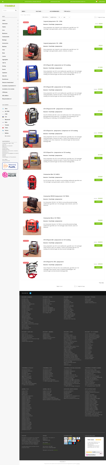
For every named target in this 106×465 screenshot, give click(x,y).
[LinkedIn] (30, 293)
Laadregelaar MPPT (68, 372)
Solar (3, 49)
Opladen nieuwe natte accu (90, 302)
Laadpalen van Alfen (47, 395)
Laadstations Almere (26, 419)
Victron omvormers (89, 342)
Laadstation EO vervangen (90, 399)
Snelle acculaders (67, 317)
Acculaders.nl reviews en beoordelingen (30, 323)
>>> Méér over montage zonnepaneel (72, 386)
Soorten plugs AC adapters (69, 315)
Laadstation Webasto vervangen (91, 409)
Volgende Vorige (101, 17)
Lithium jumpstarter (26, 315)
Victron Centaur (88, 346)
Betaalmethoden (5, 149)
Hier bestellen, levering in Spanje (71, 356)
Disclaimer (4, 147)
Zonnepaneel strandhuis (48, 376)
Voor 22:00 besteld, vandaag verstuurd (33, 1)
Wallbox (7, 133)
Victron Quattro (88, 352)
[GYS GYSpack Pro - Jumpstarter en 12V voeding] (32, 160)
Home (22, 14)
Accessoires (5, 43)
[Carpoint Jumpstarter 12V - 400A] (32, 51)
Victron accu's (88, 343)
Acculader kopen (25, 320)
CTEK (6, 114)
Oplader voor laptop (68, 308)
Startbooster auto (67, 301)
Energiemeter (67, 393)
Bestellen (98, 27)
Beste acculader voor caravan (70, 338)
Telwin (6, 127)
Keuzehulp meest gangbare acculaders (10, 153)
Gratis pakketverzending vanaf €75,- (78, 1)
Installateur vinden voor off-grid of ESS (72, 381)
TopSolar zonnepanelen (90, 382)
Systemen (4, 72)
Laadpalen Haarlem (26, 418)
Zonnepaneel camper (47, 369)
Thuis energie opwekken (27, 382)
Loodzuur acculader (89, 301)
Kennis (4, 69)
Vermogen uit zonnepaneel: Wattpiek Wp (93, 377)
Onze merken (5, 104)
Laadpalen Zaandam (26, 405)
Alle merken (45, 17)
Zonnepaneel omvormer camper (71, 376)
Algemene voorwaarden (7, 145)
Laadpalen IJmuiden (26, 402)
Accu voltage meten (47, 312)
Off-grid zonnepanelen (26, 377)
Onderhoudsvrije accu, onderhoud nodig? (30, 338)
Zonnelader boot (25, 374)
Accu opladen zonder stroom (70, 336)
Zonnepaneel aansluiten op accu (92, 379)
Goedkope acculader (68, 335)
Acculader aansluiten (68, 352)
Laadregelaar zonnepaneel (69, 371)
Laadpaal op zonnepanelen (27, 395)
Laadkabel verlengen (47, 338)
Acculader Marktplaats (26, 313)
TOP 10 (4, 62)
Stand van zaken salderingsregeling (29, 383)
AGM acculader (88, 298)
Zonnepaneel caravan (47, 372)
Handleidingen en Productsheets (9, 157)
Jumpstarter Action (26, 307)
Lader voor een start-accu (27, 335)
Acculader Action (25, 312)
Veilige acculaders (67, 351)
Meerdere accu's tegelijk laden (28, 303)
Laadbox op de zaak (47, 392)
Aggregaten (5, 59)
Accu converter (46, 305)
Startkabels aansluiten (26, 317)
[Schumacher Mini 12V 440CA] (32, 182)
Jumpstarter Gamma (26, 305)
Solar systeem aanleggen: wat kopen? (71, 379)
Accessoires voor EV (68, 394)
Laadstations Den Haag (26, 422)
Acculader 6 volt (46, 298)
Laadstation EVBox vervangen (91, 400)
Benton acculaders (89, 356)
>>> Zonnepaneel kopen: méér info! (92, 386)
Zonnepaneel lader (68, 369)
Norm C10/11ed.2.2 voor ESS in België (92, 384)
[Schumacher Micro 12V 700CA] (32, 226)
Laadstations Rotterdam (27, 428)
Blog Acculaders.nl (6, 98)
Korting (4, 66)
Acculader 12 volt (46, 300)
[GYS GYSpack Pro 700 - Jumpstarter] (32, 269)
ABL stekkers (5, 95)
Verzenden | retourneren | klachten (10, 150)
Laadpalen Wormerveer (27, 408)
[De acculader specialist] (9, 6)
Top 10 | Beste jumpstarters (91, 338)
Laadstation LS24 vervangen (90, 403)
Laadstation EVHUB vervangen (91, 402)
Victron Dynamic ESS (89, 373)
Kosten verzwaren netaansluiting (92, 415)
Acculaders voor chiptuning (69, 318)
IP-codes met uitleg (68, 361)
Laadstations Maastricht (26, 427)
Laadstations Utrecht (26, 429)
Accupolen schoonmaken (27, 337)
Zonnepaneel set (25, 379)
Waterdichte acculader (68, 302)
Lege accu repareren (68, 348)
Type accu (67, 11)
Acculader (66, 298)
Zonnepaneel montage (68, 378)
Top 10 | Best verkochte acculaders (92, 336)
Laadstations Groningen (27, 424)
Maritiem (4, 46)
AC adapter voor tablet (68, 312)
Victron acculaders (89, 341)
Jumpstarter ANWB (89, 358)
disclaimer (55, 450)
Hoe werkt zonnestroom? (90, 374)
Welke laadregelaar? (68, 384)
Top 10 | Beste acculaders (90, 333)
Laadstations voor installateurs (49, 397)
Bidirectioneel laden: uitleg (90, 369)
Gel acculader (88, 300)
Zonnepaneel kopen (26, 369)
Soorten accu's (25, 333)
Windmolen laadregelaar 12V (49, 308)
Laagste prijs (53, 17)
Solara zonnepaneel (89, 381)
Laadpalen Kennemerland (27, 415)
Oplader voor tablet (68, 311)
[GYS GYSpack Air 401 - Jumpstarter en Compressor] (32, 116)
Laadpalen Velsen (25, 403)
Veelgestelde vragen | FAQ (8, 143)
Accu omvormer (46, 306)
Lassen (4, 56)
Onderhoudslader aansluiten (70, 347)
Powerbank (66, 333)
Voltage (38, 11)
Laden (3, 20)
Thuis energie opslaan (26, 381)
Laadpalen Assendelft (26, 404)
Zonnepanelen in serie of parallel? (92, 376)
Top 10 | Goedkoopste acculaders (92, 335)
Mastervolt (7, 119)
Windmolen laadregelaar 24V (49, 310)
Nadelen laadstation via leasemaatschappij (51, 399)
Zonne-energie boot (47, 378)
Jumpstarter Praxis (25, 306)
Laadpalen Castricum (26, 400)
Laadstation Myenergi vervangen (92, 404)
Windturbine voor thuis (68, 305)
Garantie (4, 154)
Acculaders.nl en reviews (8, 89)
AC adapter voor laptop (68, 310)
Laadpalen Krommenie (26, 407)
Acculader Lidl (25, 311)
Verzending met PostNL (55, 1)
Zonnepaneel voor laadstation (49, 379)
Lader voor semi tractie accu (28, 336)
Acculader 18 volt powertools (49, 301)
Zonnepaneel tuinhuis (47, 374)
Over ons (4, 144)
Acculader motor (25, 300)
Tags (25, 14)
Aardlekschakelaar (67, 392)
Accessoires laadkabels (68, 390)
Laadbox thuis (24, 392)
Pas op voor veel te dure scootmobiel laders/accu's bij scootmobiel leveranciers (72, 359)
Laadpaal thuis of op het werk (49, 337)
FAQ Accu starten (25, 326)
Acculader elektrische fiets (27, 318)
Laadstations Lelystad (26, 425)
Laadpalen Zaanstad (26, 409)
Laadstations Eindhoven (27, 423)
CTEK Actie (4, 92)
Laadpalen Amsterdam (26, 414)
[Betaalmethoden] (66, 438)
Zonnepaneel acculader (27, 378)
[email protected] (46, 443)
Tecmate (7, 125)
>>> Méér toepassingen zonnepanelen (51, 381)
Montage (4, 40)
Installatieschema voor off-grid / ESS (71, 382)
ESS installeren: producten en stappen (93, 372)
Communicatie (5, 36)
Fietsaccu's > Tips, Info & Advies (70, 341)
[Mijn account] (2, 1)
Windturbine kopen (26, 316)
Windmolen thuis (67, 307)
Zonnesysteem (25, 372)
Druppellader (66, 300)
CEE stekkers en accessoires (69, 397)
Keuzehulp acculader (26, 302)
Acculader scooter (25, 301)
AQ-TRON (7, 111)
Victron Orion (88, 350)
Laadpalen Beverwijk (26, 397)
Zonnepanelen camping (48, 373)
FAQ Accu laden (25, 325)
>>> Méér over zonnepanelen (28, 384)
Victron (6, 130)
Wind (3, 53)
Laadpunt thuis (25, 390)
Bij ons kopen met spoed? (69, 353)
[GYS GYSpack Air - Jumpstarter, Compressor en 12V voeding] (32, 138)
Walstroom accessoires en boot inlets (71, 398)
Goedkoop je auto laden (90, 410)
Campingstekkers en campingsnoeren (72, 395)
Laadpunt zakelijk (46, 393)
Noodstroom (5, 79)
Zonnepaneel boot (47, 371)
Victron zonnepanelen (89, 383)
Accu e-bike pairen (68, 340)
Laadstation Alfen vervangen (91, 395)
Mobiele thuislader (47, 336)
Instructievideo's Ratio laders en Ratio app (93, 414)
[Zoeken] (15, 9)
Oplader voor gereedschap (69, 313)
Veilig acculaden (67, 350)
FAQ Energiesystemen (26, 327)
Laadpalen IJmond (25, 417)
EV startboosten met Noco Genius (71, 357)
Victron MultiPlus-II (89, 340)
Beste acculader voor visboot (70, 337)
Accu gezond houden (26, 321)
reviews (78, 463)
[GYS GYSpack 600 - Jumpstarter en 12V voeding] (32, 95)
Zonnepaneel (66, 303)
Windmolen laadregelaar (48, 307)
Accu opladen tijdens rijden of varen (71, 346)
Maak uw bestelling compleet (70, 362)
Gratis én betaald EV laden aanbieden (50, 398)
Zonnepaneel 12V (46, 377)
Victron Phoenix (88, 351)
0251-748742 (4, 159)
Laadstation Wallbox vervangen (91, 408)
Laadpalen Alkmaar (26, 413)
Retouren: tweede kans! (8, 82)
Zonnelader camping (26, 373)
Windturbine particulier (69, 306)
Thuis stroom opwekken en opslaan (92, 371)
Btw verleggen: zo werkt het (27, 322)
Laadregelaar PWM (68, 373)
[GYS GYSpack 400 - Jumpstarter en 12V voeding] (32, 73)
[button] (17, 20)
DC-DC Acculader (67, 345)
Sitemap (4, 155)
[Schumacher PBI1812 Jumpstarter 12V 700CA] (32, 204)
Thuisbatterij (24, 340)
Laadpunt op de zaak (47, 390)
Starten (4, 26)
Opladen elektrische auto (90, 390)
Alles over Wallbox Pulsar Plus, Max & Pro (93, 412)
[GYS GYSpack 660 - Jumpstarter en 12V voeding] (32, 248)
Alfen (6, 108)
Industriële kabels (67, 364)
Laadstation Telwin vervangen (91, 407)
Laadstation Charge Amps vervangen (92, 398)
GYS (6, 116)
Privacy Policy (5, 148)
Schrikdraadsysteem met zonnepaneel (72, 383)
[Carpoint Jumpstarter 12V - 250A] (32, 29)
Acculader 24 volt (46, 302)
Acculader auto (25, 298)
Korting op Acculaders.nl (69, 342)
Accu (3, 30)
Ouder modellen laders (69, 316)
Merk (23, 11)
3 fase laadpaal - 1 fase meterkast (92, 413)
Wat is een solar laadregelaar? (91, 378)
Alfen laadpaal (25, 394)
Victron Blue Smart (89, 345)
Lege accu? (66, 363)
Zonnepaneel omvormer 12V (70, 374)
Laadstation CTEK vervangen (91, 397)
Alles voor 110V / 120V (47, 311)
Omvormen (5, 23)
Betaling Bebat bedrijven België (70, 354)
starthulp (28, 14)
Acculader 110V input (47, 303)
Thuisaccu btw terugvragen (27, 341)
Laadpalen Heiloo (25, 412)
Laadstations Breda (26, 420)
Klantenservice (5, 152)
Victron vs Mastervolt (68, 343)
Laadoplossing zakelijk (47, 394)
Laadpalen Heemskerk (26, 398)
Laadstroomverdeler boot (69, 377)
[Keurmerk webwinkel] (12, 174)
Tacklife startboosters (89, 357)
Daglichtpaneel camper (26, 376)
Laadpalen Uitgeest (26, 399)
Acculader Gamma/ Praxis (27, 308)
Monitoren (4, 33)
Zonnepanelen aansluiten (27, 371)
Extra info (4, 76)
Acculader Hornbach (26, 310)
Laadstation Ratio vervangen (91, 405)
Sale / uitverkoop (25, 328)
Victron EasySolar (88, 347)
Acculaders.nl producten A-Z (9, 85)
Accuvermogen (54, 11)
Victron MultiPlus (88, 348)
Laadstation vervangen (89, 394)
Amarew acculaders (89, 354)
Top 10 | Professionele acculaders (92, 337)
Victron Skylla (88, 353)
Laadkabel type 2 (46, 335)
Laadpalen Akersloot (26, 410)
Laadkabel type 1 (46, 333)
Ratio (6, 122)
